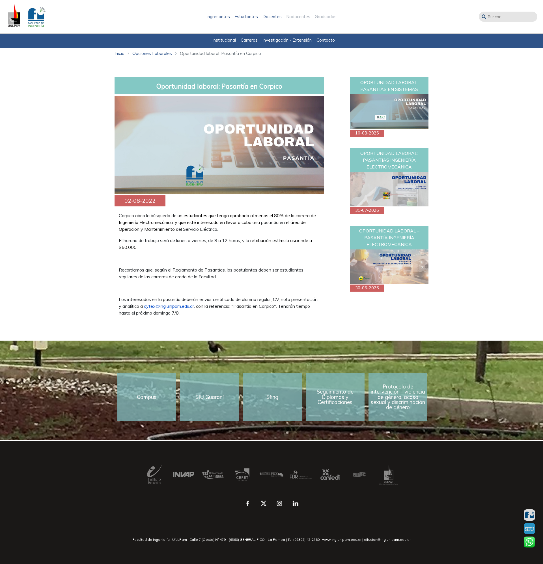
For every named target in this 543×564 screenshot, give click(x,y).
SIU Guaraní (209, 397)
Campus (146, 397)
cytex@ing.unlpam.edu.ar (169, 306)
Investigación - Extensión (287, 40)
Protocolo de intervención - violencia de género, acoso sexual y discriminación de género (398, 397)
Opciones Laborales (152, 53)
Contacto (325, 40)
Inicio (119, 53)
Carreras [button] (249, 40)
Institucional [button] (224, 40)
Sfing (272, 397)
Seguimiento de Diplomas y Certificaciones (335, 396)
